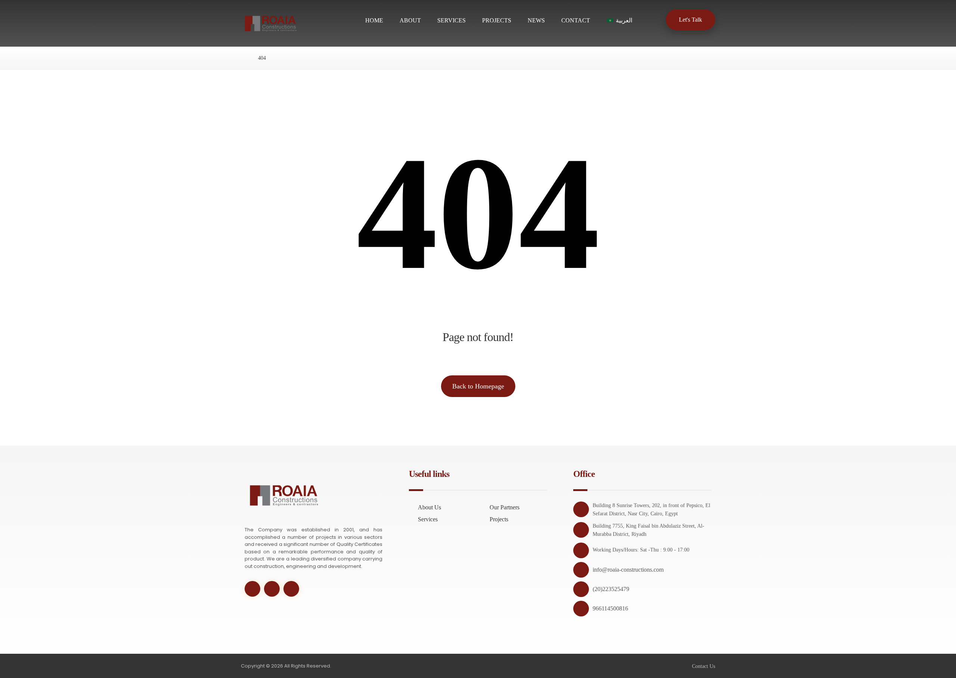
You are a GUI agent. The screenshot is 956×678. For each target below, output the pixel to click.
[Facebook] (272, 589)
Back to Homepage (478, 386)
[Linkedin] (291, 589)
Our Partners (504, 507)
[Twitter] (252, 589)
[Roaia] (243, 58)
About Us (429, 507)
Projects (499, 519)
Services (428, 519)
